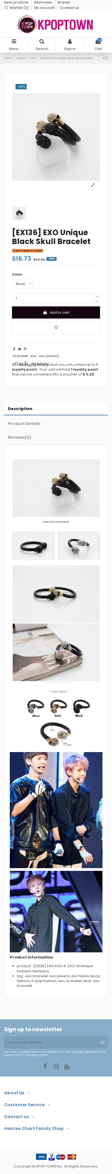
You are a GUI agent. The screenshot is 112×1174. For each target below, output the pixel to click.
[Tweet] (19, 349)
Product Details (24, 423)
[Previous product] (104, 58)
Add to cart (59, 312)
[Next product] (107, 58)
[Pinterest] (25, 349)
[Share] (14, 349)
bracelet (20, 355)
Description (20, 408)
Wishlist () (19, 7)
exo (33, 355)
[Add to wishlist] (56, 327)
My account (44, 7)
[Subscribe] (102, 1042)
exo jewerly (49, 355)
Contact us (69, 7)
